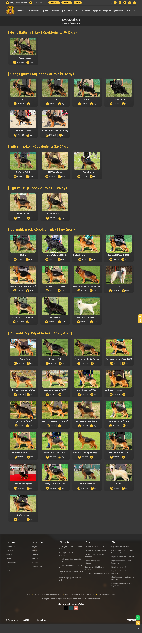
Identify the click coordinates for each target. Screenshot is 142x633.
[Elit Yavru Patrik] (23, 161)
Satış (75, 11)
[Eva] (55, 88)
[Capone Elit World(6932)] (119, 244)
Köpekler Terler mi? (118, 567)
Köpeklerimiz (65, 11)
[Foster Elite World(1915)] (87, 410)
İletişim (77, 3)
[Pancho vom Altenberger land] (87, 275)
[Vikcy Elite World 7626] (55, 472)
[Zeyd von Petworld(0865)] (55, 244)
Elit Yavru (53, 3)
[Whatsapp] (138, 617)
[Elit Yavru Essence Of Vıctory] (55, 119)
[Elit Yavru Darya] (119, 88)
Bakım (34, 550)
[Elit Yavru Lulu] (23, 202)
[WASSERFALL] (55, 306)
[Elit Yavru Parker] (87, 161)
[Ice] (119, 275)
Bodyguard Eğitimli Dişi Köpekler (97, 573)
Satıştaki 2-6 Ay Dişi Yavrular (95, 550)
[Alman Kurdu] (10, 10)
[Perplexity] (71, 608)
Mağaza (66, 3)
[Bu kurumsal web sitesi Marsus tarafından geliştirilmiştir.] (131, 620)
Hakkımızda (10, 546)
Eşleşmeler (97, 11)
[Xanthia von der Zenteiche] (87, 347)
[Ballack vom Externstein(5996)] (87, 244)
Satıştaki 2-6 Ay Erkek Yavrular (96, 546)
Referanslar (85, 11)
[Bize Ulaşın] (138, 623)
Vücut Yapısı (37, 566)
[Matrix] (23, 244)
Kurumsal (20, 11)
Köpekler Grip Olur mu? (120, 546)
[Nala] (23, 88)
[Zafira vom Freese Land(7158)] (119, 379)
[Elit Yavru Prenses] (55, 202)
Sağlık (34, 546)
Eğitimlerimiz (118, 11)
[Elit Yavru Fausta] (23, 46)
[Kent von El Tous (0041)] (55, 275)
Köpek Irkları (45, 11)
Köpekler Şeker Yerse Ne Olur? (122, 557)
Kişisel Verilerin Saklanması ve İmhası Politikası (79, 594)
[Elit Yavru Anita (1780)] (119, 410)
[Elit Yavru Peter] (55, 161)
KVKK (28, 594)
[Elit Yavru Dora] (23, 347)
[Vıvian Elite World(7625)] (55, 379)
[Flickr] (129, 2)
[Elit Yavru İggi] (23, 503)
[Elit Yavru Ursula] (23, 119)
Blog (128, 11)
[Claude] (76, 608)
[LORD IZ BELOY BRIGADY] (87, 306)
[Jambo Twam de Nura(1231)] (23, 275)
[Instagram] (124, 2)
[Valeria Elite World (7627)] (55, 441)
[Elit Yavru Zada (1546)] (23, 472)
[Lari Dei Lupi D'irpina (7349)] (23, 306)
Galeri (8, 558)
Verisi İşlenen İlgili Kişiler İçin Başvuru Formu (47, 594)
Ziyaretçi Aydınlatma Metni (106, 594)
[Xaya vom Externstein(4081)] (119, 347)
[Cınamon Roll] (55, 347)
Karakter (35, 558)
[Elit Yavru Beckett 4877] (87, 472)
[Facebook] (115, 2)
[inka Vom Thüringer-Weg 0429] (87, 441)
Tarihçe (35, 554)
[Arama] (110, 2)
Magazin (9, 554)
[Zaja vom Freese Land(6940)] (23, 379)
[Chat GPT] (66, 608)
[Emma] (87, 88)
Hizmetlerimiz (33, 11)
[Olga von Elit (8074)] (23, 410)
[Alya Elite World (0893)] (87, 379)
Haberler (55, 11)
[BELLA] (119, 472)
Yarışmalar (107, 11)
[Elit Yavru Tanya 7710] (119, 441)
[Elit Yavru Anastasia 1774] (23, 441)
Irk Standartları (38, 562)
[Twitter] (120, 2)
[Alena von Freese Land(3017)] (55, 410)
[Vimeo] (134, 2)
